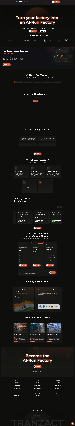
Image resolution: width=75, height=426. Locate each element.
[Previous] (58, 207)
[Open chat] (72, 423)
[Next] (61, 207)
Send (35, 100)
